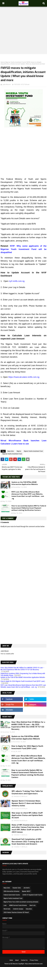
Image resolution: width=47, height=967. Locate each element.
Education (29, 909)
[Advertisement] (23, 28)
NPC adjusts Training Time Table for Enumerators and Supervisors (27, 792)
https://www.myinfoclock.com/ (34, 964)
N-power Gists (17, 888)
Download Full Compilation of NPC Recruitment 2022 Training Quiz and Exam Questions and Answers (27, 841)
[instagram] (35, 704)
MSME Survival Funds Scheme (18, 905)
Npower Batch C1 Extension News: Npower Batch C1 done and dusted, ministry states (26, 803)
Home (2, 62)
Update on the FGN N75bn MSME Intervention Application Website (24, 483)
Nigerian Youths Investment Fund (15, 62)
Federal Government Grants (12, 895)
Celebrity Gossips (18, 909)
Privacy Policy (34, 960)
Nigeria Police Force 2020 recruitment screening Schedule (21, 902)
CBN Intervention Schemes (11, 891)
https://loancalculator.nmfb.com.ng (23, 377)
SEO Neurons (14, 964)
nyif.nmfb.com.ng (16, 281)
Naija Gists (10, 451)
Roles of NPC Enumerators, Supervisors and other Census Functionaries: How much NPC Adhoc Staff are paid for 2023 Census (29, 828)
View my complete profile (7, 654)
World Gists (7, 909)
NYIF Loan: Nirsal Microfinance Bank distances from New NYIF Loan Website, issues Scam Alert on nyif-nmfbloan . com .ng (27, 495)
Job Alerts (27, 888)
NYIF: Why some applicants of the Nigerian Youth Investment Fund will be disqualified (23, 249)
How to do (32, 905)
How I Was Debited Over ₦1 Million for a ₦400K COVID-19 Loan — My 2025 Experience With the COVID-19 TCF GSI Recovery (22, 669)
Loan (5, 905)
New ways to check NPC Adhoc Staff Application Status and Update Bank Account (27, 815)
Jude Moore (7, 84)
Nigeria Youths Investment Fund (33, 451)
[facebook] (12, 699)
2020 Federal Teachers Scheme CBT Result (16, 912)
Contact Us (24, 960)
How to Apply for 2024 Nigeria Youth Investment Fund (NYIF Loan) (23, 681)
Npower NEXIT (26, 891)
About (17, 960)
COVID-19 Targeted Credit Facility (32, 895)
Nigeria (19, 451)
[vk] (12, 710)
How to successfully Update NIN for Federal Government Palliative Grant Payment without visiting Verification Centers (28, 508)
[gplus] (12, 704)
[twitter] (35, 699)
